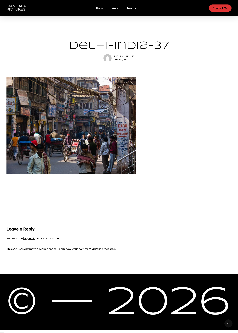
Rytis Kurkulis (124, 56)
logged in (29, 238)
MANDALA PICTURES (16, 8)
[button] (119, 331)
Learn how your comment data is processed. (86, 249)
